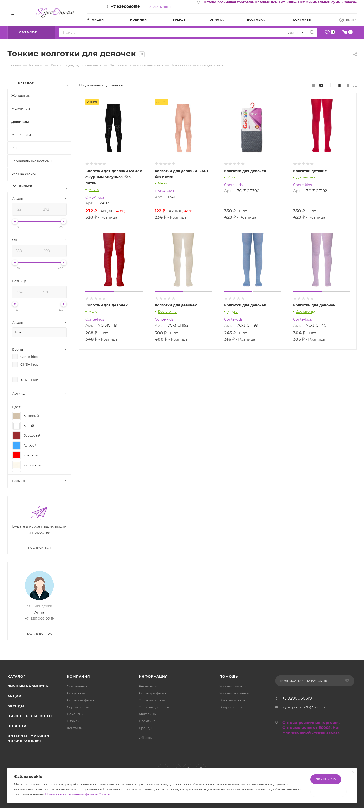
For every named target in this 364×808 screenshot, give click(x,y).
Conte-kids (233, 185)
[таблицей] (355, 85)
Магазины (147, 714)
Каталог (16, 676)
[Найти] (312, 32)
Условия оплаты (152, 700)
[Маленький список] (313, 85)
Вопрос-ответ (230, 707)
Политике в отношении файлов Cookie (77, 794)
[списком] (347, 85)
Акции (14, 696)
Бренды (15, 706)
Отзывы (73, 721)
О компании (77, 686)
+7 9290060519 (125, 6)
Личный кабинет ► (28, 686)
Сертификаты (78, 707)
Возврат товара (232, 700)
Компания (78, 676)
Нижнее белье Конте (30, 716)
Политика (147, 721)
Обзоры (145, 738)
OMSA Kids (95, 197)
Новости (16, 726)
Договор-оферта (80, 700)
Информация (153, 676)
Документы (76, 693)
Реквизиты (148, 686)
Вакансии (75, 714)
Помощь (228, 676)
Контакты (75, 728)
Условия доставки (154, 707)
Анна (39, 612)
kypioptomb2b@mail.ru (304, 707)
